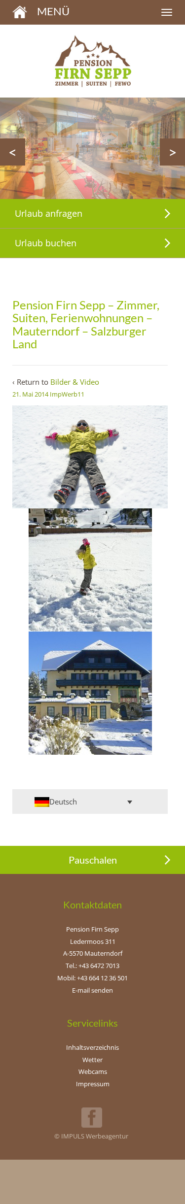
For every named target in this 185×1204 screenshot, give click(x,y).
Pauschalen (93, 860)
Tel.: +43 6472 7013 (92, 965)
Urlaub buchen (45, 243)
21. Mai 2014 (30, 394)
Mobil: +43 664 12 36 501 (92, 977)
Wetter (92, 1059)
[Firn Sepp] (19, 11)
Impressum (93, 1083)
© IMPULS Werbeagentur (91, 1136)
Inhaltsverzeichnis (92, 1047)
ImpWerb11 (67, 394)
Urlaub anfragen (48, 213)
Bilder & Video (74, 382)
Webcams (92, 1071)
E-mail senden (92, 990)
